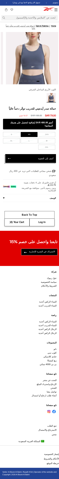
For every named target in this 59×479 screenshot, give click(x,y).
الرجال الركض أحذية (48, 329)
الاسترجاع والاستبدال (47, 430)
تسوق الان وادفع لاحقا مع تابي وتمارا (27, 2)
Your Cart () (17, 222)
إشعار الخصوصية (51, 454)
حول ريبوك (52, 278)
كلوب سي (52, 353)
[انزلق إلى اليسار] (55, 81)
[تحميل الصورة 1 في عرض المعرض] (38, 81)
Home (53, 26)
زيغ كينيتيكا (52, 360)
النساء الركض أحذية (48, 301)
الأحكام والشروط (51, 458)
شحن (54, 434)
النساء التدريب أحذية (48, 305)
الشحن (54, 388)
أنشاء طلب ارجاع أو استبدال (44, 395)
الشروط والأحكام (49, 286)
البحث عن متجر (50, 380)
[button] (6, 9)
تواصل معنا (52, 392)
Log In (42, 222)
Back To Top (29, 215)
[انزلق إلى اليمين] (4, 81)
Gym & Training (42, 26)
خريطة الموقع (53, 463)
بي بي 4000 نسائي (48, 364)
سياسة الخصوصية (49, 282)
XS (29, 134)
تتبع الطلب (52, 426)
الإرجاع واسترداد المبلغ (47, 384)
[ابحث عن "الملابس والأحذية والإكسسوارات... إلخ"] (3, 17)
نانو (55, 349)
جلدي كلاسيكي (50, 356)
